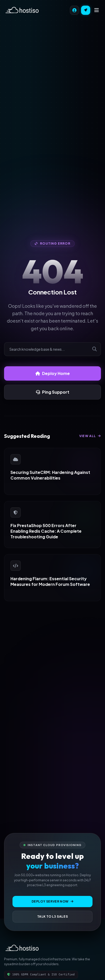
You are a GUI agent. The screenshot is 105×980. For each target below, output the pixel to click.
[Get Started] (85, 10)
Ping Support (55, 392)
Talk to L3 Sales (52, 916)
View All (88, 436)
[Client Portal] (74, 10)
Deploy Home (56, 373)
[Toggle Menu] (96, 10)
